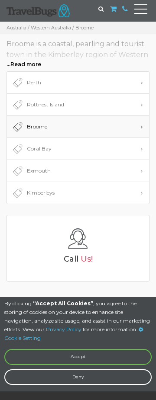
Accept (78, 356)
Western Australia (51, 28)
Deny (78, 377)
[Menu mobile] (140, 10)
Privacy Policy (63, 329)
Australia (16, 28)
